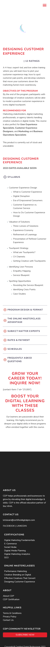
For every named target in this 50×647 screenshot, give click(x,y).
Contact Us (8, 620)
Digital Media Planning (15, 550)
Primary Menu (44, 5)
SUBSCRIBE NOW (25, 634)
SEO (6, 557)
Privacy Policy (10, 616)
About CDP (8, 595)
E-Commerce (10, 543)
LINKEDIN (22, 525)
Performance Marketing (15, 571)
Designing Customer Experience (19, 581)
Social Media (10, 547)
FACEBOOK (9, 525)
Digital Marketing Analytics (17, 554)
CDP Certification (11, 599)
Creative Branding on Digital (17, 574)
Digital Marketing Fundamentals (19, 540)
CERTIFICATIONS (14, 534)
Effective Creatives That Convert (19, 578)
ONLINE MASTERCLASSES (19, 565)
